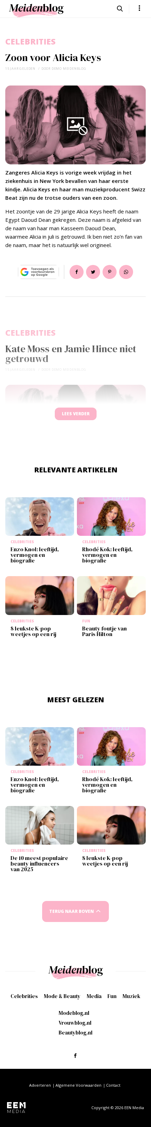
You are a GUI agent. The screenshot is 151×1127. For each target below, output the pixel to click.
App (126, 272)
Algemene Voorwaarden (78, 1085)
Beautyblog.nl (75, 1032)
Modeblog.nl (74, 1013)
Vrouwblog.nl (75, 1022)
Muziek (131, 996)
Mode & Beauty (62, 996)
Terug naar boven (71, 911)
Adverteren (40, 1085)
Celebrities (30, 41)
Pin (110, 272)
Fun (112, 996)
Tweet (93, 272)
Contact (113, 1085)
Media (94, 996)
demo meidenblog (69, 68)
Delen (77, 272)
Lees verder (76, 414)
